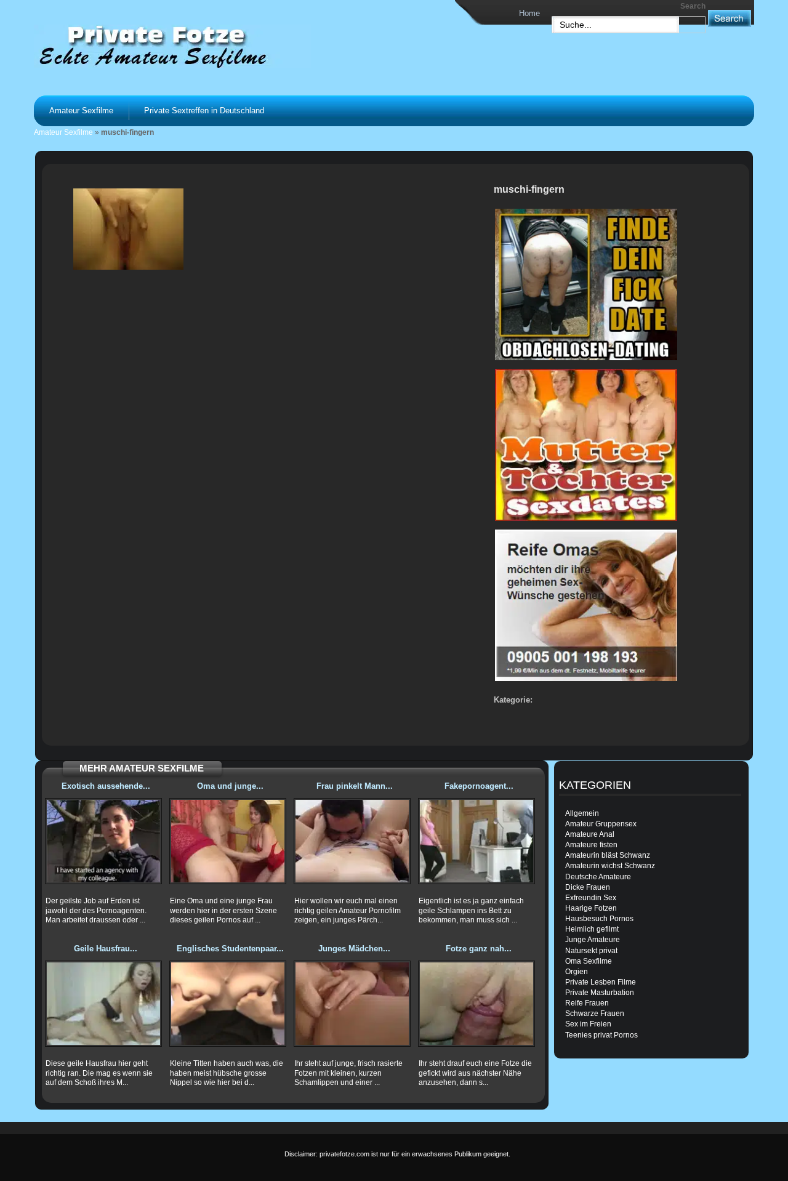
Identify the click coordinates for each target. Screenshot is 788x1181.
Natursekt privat (591, 950)
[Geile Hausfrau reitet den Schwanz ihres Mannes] (103, 1004)
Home (529, 13)
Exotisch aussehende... (106, 786)
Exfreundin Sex (590, 897)
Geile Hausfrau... (105, 948)
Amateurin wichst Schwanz (610, 865)
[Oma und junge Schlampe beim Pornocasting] (227, 841)
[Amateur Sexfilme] (188, 46)
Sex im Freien (588, 1024)
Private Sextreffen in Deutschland (204, 110)
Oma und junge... (230, 786)
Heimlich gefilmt (592, 929)
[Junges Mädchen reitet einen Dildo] (352, 1004)
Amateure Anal (589, 834)
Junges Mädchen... (354, 948)
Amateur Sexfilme (81, 110)
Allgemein (582, 813)
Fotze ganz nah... (479, 948)
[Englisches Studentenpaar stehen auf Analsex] (227, 1004)
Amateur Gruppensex (601, 824)
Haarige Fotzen (591, 908)
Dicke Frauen (587, 887)
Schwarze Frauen (594, 1013)
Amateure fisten (591, 844)
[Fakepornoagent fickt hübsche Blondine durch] (476, 841)
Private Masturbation (599, 992)
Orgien (576, 971)
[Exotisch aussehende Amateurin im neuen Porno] (103, 841)
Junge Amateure (592, 939)
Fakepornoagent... (478, 786)
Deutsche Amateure (598, 877)
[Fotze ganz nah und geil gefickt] (476, 1004)
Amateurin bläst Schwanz (607, 855)
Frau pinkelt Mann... (354, 786)
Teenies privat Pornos (601, 1035)
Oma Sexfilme (588, 961)
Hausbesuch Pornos (599, 918)
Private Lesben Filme (600, 982)
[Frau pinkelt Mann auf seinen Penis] (352, 841)
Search (693, 6)
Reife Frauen (587, 1003)
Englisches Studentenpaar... (230, 948)
